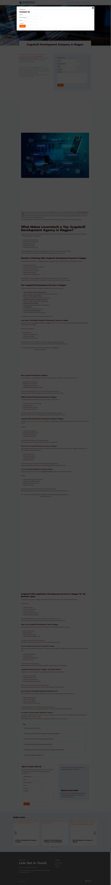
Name (21, 14)
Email (20, 20)
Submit (22, 26)
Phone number (23, 17)
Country (21, 23)
